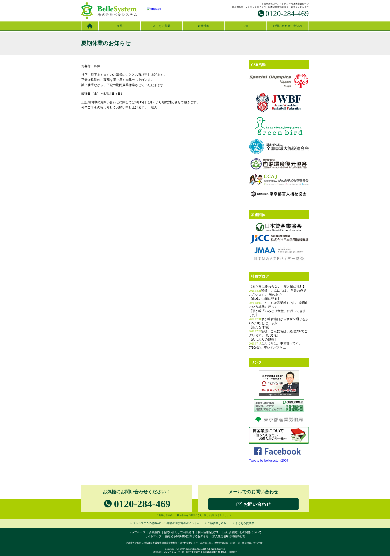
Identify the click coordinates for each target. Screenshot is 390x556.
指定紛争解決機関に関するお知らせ (187, 536)
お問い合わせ (256, 504)
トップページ (137, 532)
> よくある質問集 (243, 523)
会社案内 (154, 532)
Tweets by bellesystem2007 (268, 460)
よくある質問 (161, 26)
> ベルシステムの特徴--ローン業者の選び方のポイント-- (164, 523)
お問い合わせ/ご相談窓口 (179, 532)
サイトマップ (153, 536)
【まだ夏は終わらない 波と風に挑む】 (277, 286)
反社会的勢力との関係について (242, 532)
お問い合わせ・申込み (287, 26)
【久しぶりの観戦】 (263, 339)
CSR (245, 26)
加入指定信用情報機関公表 (228, 536)
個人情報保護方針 (209, 532)
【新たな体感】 (260, 327)
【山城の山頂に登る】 (265, 298)
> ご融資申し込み (215, 523)
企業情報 (203, 26)
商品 (120, 26)
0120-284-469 (287, 13)
